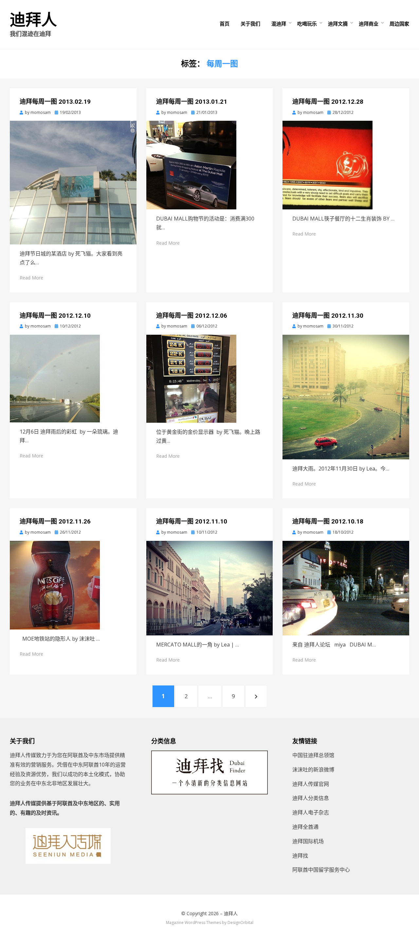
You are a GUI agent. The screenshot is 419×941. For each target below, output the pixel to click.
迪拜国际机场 (308, 841)
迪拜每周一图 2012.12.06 (191, 315)
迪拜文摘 (338, 23)
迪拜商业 (368, 23)
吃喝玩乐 (307, 23)
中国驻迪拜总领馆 (313, 755)
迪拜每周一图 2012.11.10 (191, 521)
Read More (31, 278)
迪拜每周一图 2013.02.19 (55, 101)
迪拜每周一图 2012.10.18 (327, 521)
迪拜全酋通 (305, 826)
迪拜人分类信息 (310, 798)
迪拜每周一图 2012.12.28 (327, 101)
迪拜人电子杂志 (310, 812)
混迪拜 (278, 23)
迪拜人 (33, 19)
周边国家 (399, 23)
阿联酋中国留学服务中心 (321, 869)
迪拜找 (300, 855)
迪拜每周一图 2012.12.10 (55, 315)
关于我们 (250, 23)
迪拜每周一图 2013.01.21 (191, 101)
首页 (224, 23)
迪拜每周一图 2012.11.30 (327, 315)
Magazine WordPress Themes (193, 922)
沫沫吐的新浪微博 (313, 769)
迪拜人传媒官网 (310, 784)
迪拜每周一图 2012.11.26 (55, 521)
